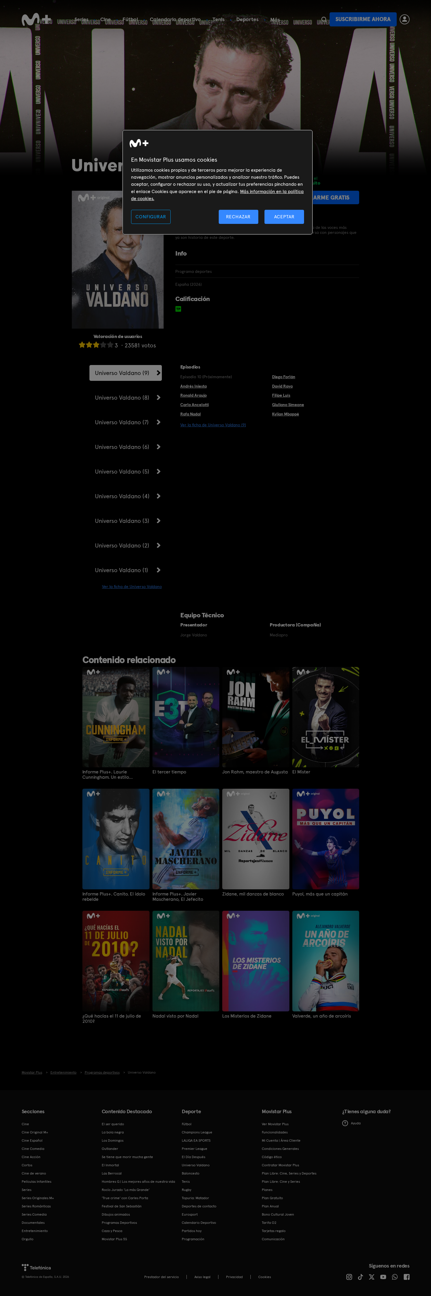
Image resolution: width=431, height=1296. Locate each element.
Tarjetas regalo (274, 1231)
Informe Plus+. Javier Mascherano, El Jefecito (177, 896)
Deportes (247, 19)
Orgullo (27, 1239)
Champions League (197, 1132)
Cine (105, 19)
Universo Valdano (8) (122, 397)
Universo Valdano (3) (122, 520)
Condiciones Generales (280, 1149)
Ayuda (356, 1123)
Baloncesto (190, 1173)
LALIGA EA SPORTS (196, 1140)
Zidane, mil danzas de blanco (253, 894)
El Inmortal (110, 1165)
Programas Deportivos (119, 1223)
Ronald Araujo (193, 395)
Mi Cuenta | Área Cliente (281, 1140)
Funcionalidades (275, 1132)
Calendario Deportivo (199, 1223)
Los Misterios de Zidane (247, 1016)
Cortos (27, 1165)
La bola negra (113, 1132)
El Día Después (193, 1157)
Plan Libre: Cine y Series (281, 1182)
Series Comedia (34, 1214)
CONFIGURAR (150, 216)
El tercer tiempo (169, 772)
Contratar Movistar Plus (280, 1165)
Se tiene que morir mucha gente (127, 1157)
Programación (193, 1239)
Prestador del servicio (161, 1277)
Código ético (272, 1157)
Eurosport (190, 1214)
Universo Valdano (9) (122, 372)
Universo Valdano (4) (122, 496)
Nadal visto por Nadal (175, 1016)
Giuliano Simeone (288, 404)
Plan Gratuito (272, 1198)
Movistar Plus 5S (114, 1239)
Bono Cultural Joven (278, 1214)
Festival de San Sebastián (122, 1206)
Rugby (186, 1190)
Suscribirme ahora (363, 19)
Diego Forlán (283, 376)
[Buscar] (323, 19)
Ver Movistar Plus (275, 1124)
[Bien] (103, 345)
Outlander (110, 1149)
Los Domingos (112, 1140)
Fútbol (130, 19)
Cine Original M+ (35, 1132)
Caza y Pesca (112, 1231)
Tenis (219, 19)
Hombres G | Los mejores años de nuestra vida (138, 1182)
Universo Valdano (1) (121, 570)
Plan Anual (270, 1206)
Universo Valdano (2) (122, 545)
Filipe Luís (281, 395)
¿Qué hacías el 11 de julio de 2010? (111, 1018)
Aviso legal (202, 1277)
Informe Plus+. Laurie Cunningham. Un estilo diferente (105, 774)
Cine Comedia (33, 1149)
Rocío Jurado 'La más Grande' (126, 1190)
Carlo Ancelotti (194, 404)
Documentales (33, 1223)
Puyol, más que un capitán (320, 894)
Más (275, 20)
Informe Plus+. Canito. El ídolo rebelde (113, 896)
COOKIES (264, 1277)
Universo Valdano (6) (122, 446)
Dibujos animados (116, 1214)
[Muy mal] (82, 345)
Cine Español (32, 1140)
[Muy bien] (110, 345)
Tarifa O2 (269, 1223)
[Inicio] (36, 19)
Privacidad (234, 1277)
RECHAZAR (238, 216)
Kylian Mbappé (285, 414)
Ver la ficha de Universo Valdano (132, 586)
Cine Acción (31, 1157)
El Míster (301, 772)
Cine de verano (34, 1173)
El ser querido (113, 1124)
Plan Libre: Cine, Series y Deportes (289, 1173)
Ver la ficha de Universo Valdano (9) (213, 425)
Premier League (194, 1149)
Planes (267, 1190)
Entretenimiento (35, 1231)
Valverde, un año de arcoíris (321, 1016)
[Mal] (89, 345)
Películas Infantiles (36, 1182)
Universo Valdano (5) (122, 471)
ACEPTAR (284, 216)
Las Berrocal (112, 1173)
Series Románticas (36, 1206)
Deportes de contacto (199, 1206)
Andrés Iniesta (193, 386)
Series (81, 19)
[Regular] (96, 345)
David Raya (282, 386)
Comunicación (273, 1239)
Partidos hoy (191, 1231)
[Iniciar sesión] (405, 19)
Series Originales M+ (38, 1198)
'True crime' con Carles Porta (125, 1198)
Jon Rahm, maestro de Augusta (255, 772)
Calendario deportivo (175, 19)
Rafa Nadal (190, 414)
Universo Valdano (196, 1165)
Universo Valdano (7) (122, 422)
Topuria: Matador (195, 1198)
